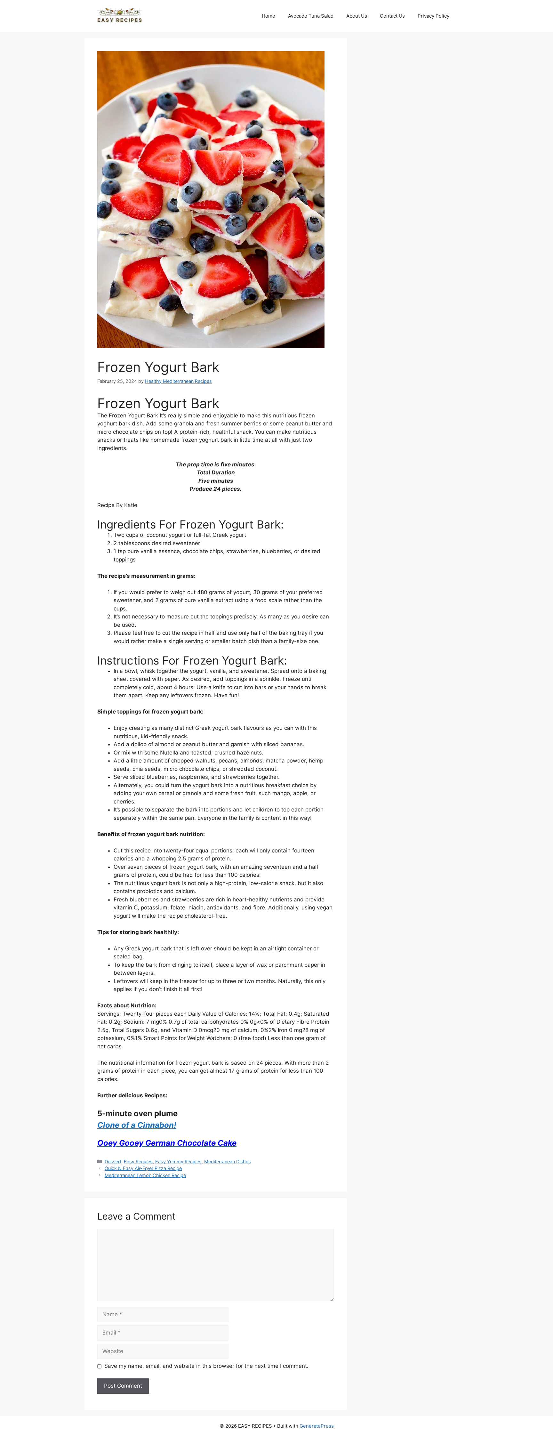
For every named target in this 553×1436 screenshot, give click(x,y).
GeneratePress (317, 1426)
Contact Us (392, 16)
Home (268, 16)
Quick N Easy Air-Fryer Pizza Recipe (143, 1168)
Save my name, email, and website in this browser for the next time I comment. (206, 1366)
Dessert (113, 1161)
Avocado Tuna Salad (310, 16)
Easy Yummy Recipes (178, 1161)
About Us (356, 16)
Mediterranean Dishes (227, 1161)
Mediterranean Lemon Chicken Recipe (145, 1175)
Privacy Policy (433, 16)
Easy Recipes (138, 1161)
